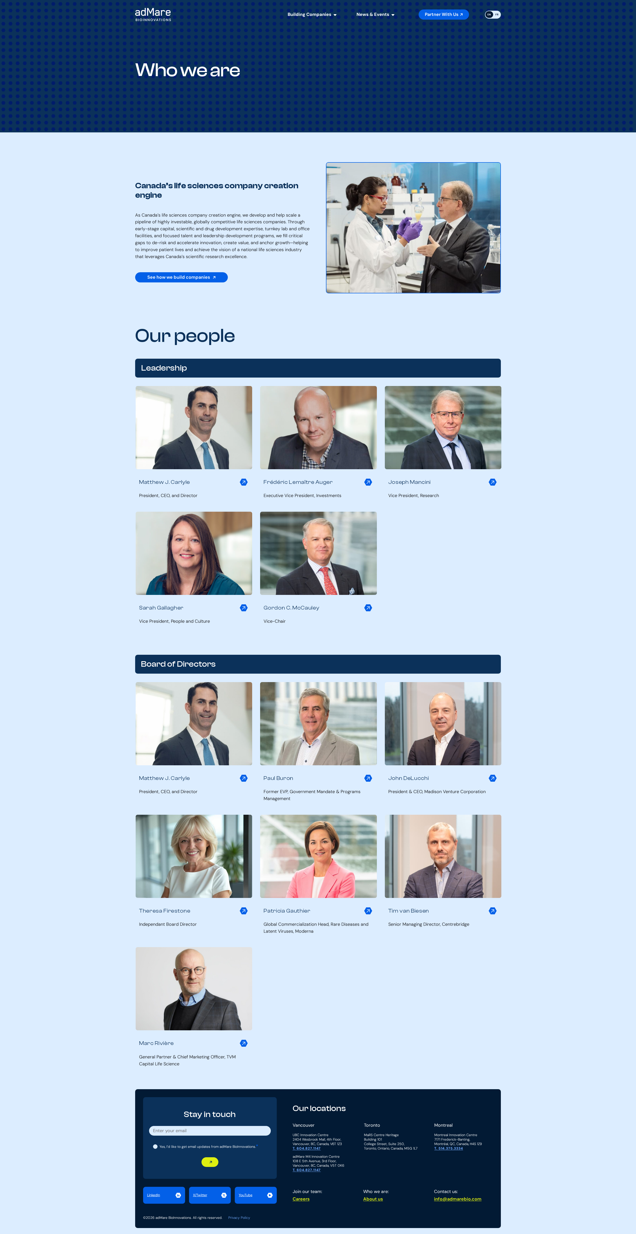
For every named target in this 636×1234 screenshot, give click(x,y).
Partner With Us (441, 14)
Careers (301, 1199)
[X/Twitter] (210, 1195)
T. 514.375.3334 (448, 1148)
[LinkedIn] (164, 1195)
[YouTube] (256, 1195)
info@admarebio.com (457, 1199)
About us (373, 1199)
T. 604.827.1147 (307, 1148)
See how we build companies (179, 277)
